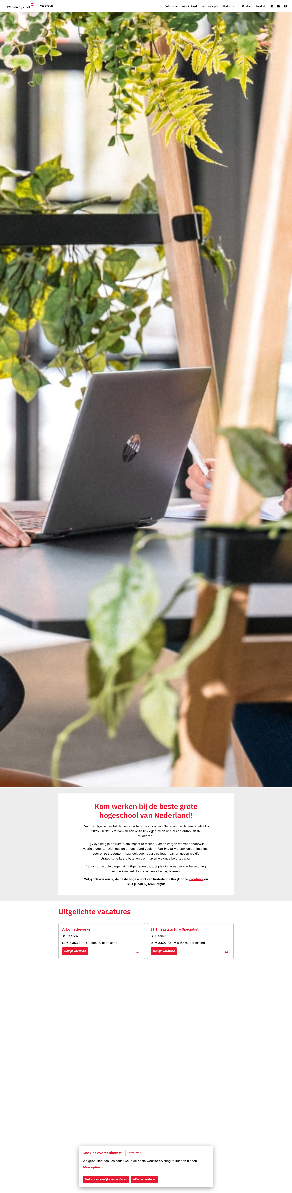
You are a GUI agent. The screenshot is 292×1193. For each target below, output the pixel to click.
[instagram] (285, 6)
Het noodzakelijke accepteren (106, 1179)
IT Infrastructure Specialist (175, 929)
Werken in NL (230, 6)
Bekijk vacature (75, 951)
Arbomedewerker (77, 929)
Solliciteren (171, 6)
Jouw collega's (209, 6)
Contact (247, 6)
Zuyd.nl (260, 6)
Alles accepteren (144, 1179)
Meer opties (91, 1167)
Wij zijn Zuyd (189, 6)
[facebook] (279, 6)
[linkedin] (272, 6)
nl (138, 952)
